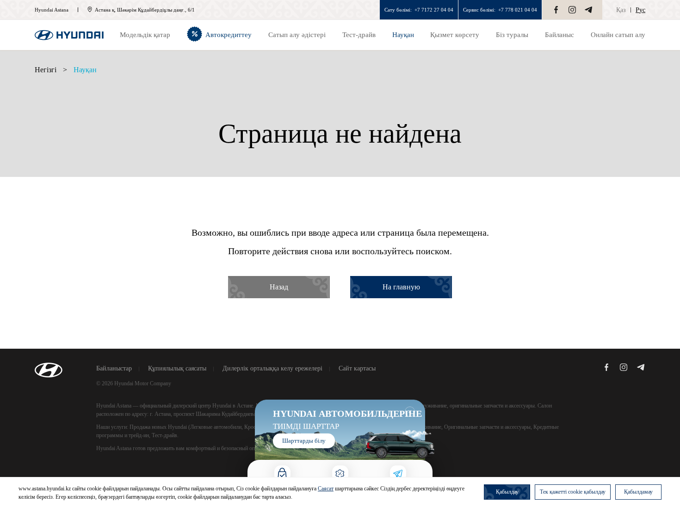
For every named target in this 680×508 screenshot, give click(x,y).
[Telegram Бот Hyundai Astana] (588, 9)
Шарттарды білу (304, 440)
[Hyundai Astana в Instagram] (572, 9)
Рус (640, 9)
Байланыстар (114, 368)
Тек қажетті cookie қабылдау (573, 492)
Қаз (621, 9)
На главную (401, 287)
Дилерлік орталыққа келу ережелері (272, 368)
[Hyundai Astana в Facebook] (556, 9)
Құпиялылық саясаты (177, 368)
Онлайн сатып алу (618, 34)
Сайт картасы (357, 368)
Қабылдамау (638, 492)
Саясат (326, 488)
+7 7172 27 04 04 (433, 10)
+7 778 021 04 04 (517, 10)
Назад (279, 287)
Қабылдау (507, 492)
